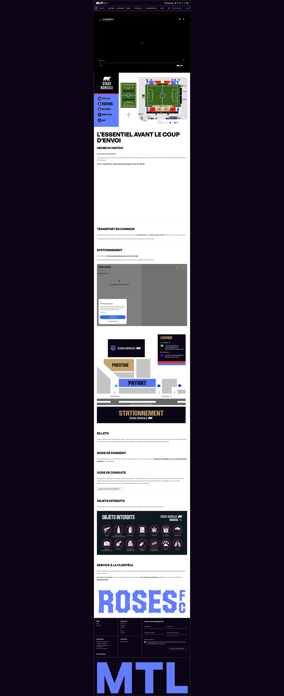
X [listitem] (120, 629)
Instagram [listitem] (122, 625)
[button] (110, 489)
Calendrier (120, 8)
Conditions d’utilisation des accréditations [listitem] (102, 646)
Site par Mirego (101, 654)
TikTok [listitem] (121, 631)
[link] (175, 3)
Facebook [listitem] (122, 623)
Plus (162, 8)
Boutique (111, 8)
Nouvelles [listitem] (98, 625)
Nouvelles (138, 8)
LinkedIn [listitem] (122, 627)
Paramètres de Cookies (101, 648)
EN (169, 8)
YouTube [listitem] (122, 632)
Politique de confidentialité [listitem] (102, 641)
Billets (102, 8)
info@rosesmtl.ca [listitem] (124, 641)
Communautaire (151, 8)
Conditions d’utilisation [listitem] (101, 643)
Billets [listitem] (97, 623)
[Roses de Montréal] (102, 3)
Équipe (128, 8)
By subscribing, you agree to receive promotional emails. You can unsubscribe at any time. (166, 643)
